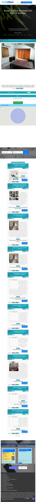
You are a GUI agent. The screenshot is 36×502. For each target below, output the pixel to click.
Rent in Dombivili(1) (4, 481)
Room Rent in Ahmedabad (10, 493)
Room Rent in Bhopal (24, 496)
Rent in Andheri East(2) (5, 476)
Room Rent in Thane (16, 496)
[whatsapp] (18, 88)
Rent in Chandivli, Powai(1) (5, 480)
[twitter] (19, 88)
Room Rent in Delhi (11, 492)
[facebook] (17, 88)
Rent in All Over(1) (4, 474)
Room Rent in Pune (6, 494)
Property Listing (13, 467)
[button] (3, 456)
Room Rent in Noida (18, 492)
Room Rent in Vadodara (29, 497)
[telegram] (22, 88)
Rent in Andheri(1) (4, 475)
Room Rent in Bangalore (26, 492)
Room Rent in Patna (21, 497)
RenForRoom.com (5, 500)
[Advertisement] (18, 21)
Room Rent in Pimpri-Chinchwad (11, 497)
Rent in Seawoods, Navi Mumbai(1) (7, 484)
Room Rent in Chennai (18, 493)
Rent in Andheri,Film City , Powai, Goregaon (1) (8, 479)
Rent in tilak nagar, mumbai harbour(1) (7, 487)
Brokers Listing (23, 467)
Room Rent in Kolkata (26, 493)
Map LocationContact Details (25, 180)
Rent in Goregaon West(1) (5, 482)
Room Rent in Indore (9, 496)
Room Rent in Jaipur (13, 494)
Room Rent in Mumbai (4, 492)
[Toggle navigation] (17, 2)
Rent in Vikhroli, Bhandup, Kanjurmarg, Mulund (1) (9, 490)
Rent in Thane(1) (3, 486)
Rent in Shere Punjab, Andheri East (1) (7, 485)
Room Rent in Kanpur (28, 494)
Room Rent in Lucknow (21, 494)
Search (25, 153)
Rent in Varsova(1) (4, 489)
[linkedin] (21, 88)
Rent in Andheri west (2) (5, 477)
